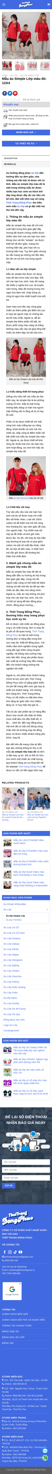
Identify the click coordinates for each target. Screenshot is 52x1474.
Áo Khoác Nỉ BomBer (14, 904)
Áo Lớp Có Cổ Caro (14, 933)
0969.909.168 (19, 1396)
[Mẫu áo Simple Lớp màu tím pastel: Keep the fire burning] (13, 798)
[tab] (26, 158)
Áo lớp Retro (10, 998)
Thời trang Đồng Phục (30, 766)
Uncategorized (11, 1030)
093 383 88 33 (20, 1384)
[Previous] (6, 35)
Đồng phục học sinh (14, 1019)
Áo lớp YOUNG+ (14, 920)
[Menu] (4, 4)
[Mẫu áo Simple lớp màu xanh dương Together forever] (38, 798)
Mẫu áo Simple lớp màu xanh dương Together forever (37, 817)
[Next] (45, 35)
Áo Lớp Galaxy (11, 944)
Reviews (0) (10, 164)
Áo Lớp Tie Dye (11, 1014)
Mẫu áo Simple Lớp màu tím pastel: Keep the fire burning (12, 817)
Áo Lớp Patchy (11, 981)
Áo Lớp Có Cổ (11, 927)
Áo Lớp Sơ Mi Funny (14, 1008)
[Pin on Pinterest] (15, 93)
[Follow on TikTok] (15, 1252)
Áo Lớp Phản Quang (14, 987)
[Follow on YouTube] (20, 1252)
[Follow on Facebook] (4, 1252)
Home (5, 75)
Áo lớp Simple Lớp (29, 75)
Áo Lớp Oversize (12, 976)
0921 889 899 (19, 1454)
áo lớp (35, 173)
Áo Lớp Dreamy (11, 938)
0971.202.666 (19, 1428)
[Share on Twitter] (9, 93)
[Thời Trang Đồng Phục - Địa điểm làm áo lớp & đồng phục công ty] (26, 4)
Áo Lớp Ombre (11, 971)
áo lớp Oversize (21, 498)
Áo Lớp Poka (10, 992)
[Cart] (48, 5)
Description (10, 158)
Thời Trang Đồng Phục (19, 202)
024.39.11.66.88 (35, 1396)
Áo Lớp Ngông (11, 965)
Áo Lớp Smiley (11, 1003)
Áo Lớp (13, 75)
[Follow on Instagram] (10, 1252)
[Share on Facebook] (4, 93)
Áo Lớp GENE (11, 949)
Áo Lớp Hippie (11, 954)
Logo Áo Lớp (10, 1025)
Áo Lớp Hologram (12, 960)
